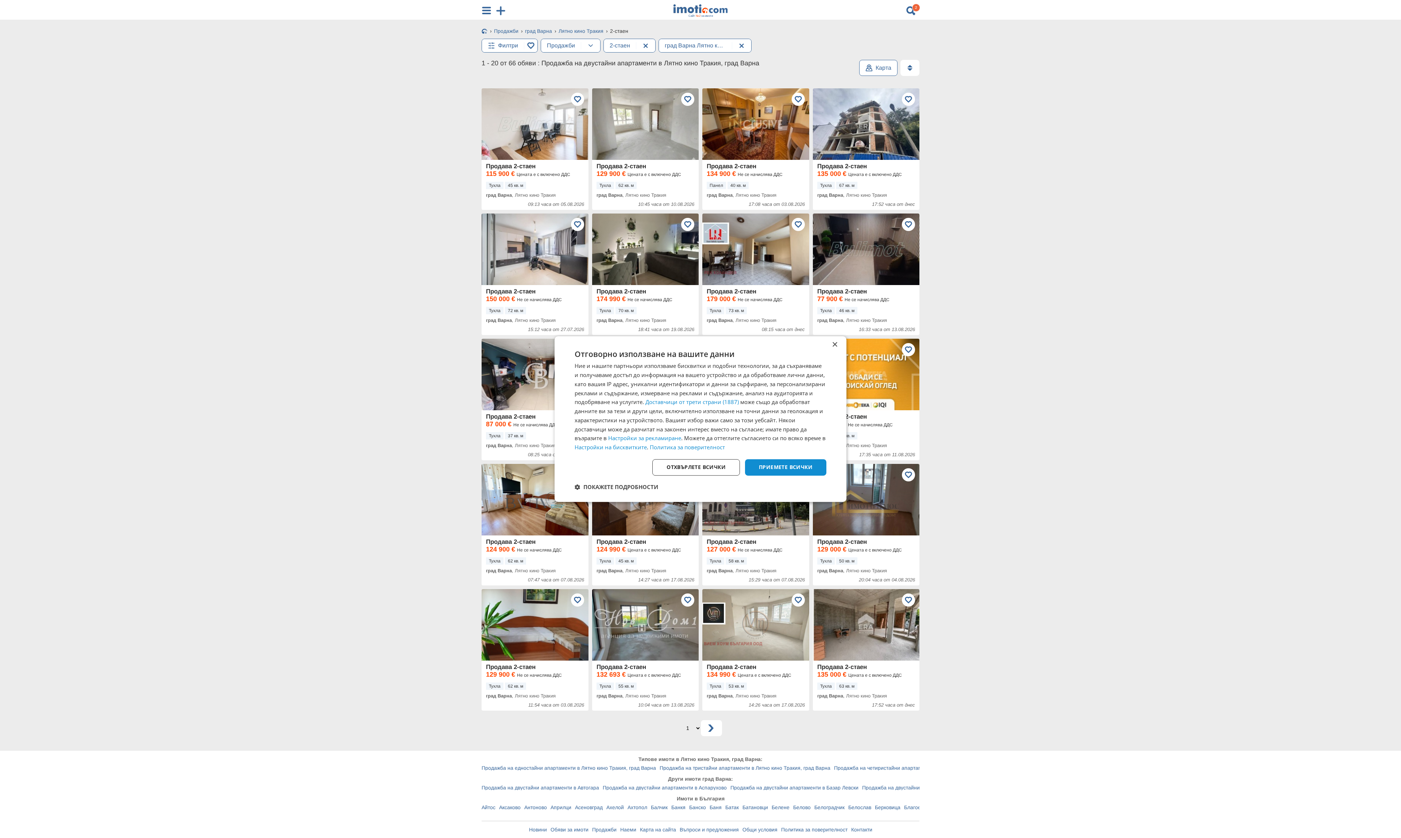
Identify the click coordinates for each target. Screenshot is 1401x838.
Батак (732, 807)
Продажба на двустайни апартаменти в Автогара (540, 788)
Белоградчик (829, 807)
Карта (883, 68)
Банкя (678, 807)
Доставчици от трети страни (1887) (692, 402)
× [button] (834, 344)
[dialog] (700, 419)
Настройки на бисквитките (611, 447)
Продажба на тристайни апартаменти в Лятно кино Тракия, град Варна (745, 768)
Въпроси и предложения (709, 829)
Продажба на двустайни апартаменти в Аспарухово (665, 788)
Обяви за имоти (569, 829)
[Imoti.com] (484, 31)
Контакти (861, 829)
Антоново (535, 807)
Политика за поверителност (814, 829)
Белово (802, 807)
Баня (716, 807)
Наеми (628, 829)
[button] (616, 487)
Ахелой (615, 807)
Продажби (604, 829)
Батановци (755, 807)
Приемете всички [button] (786, 467)
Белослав (859, 807)
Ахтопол (637, 807)
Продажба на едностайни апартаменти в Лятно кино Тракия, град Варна (569, 768)
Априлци (561, 807)
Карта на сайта (658, 829)
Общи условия (759, 829)
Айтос (488, 807)
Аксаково (510, 807)
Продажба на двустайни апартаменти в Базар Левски (794, 788)
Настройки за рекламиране (644, 438)
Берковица (887, 807)
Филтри (508, 45)
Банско (697, 807)
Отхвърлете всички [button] (696, 467)
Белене (781, 807)
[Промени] (590, 45)
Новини (538, 829)
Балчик (659, 807)
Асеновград (589, 807)
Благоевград (919, 807)
